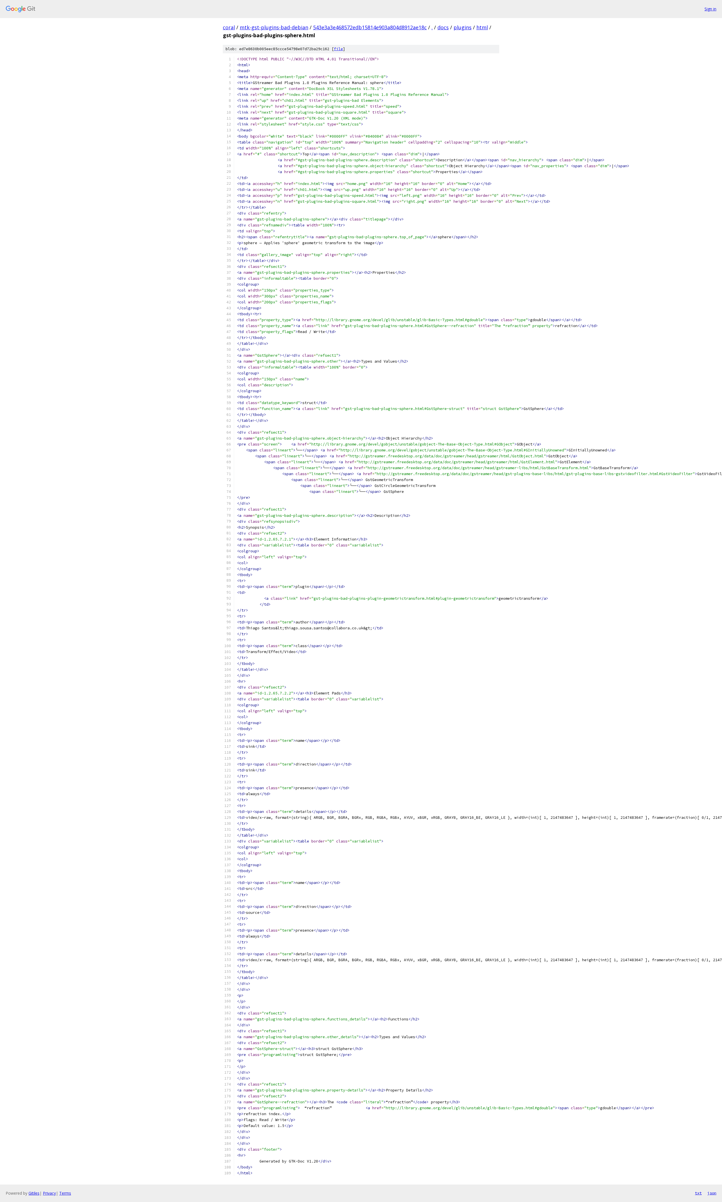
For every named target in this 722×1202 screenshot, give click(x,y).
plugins (463, 27)
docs (443, 27)
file (338, 49)
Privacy (49, 1193)
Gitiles (33, 1193)
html (482, 27)
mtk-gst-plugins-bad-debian (274, 27)
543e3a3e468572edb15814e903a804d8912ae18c (370, 27)
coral (229, 27)
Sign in (710, 9)
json (711, 1193)
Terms (65, 1193)
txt (698, 1193)
